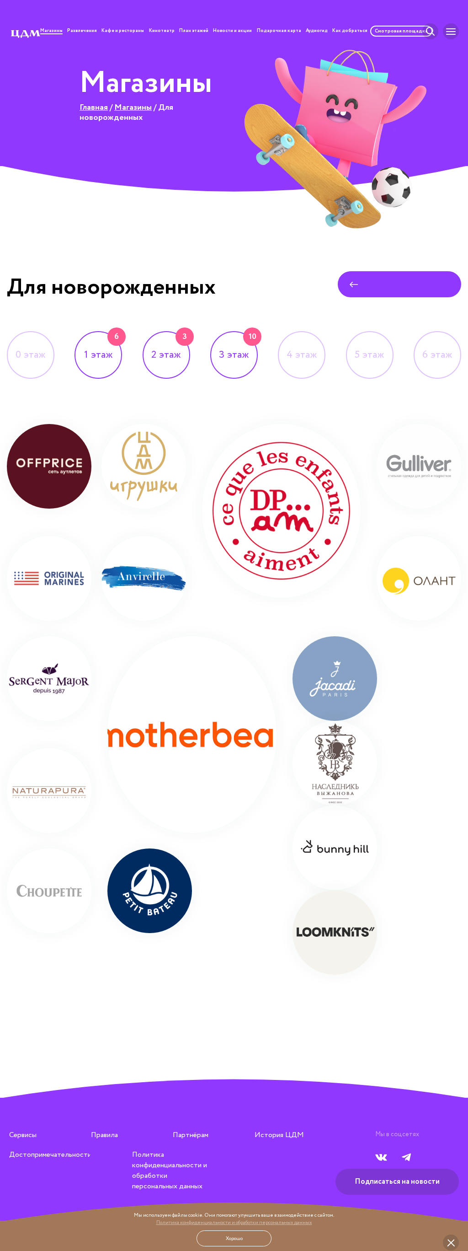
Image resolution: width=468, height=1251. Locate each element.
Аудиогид (317, 31)
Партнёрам (190, 1135)
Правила (104, 1135)
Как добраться (349, 31)
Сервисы (23, 1135)
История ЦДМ (279, 1135)
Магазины (51, 31)
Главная (94, 107)
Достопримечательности (50, 1154)
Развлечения (82, 31)
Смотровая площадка (401, 31)
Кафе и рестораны (122, 31)
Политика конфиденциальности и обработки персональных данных (234, 1222)
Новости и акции (232, 31)
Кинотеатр (162, 31)
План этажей (193, 31)
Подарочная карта (279, 31)
